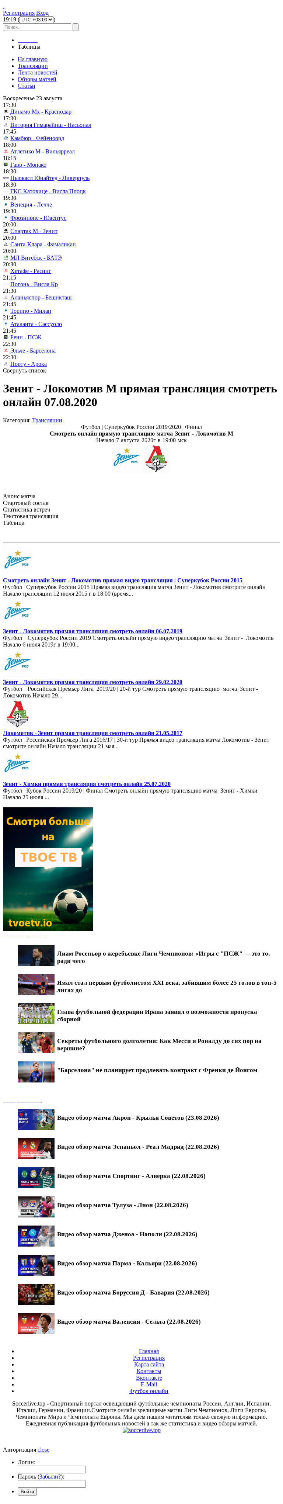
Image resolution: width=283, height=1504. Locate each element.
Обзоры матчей (37, 79)
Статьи (26, 86)
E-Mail (149, 1384)
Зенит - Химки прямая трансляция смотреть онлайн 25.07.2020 (87, 784)
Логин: (26, 1462)
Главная (149, 1351)
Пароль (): (41, 1476)
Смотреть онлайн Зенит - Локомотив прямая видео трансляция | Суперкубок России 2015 (122, 580)
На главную (33, 59)
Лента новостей (37, 72)
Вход (42, 13)
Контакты (149, 1371)
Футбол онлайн (148, 1391)
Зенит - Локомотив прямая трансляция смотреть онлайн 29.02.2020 (92, 682)
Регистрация (19, 13)
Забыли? (50, 1476)
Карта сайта (149, 1364)
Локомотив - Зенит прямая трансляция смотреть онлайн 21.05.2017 (92, 733)
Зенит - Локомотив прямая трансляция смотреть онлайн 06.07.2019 (92, 631)
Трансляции (33, 66)
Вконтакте (149, 1378)
